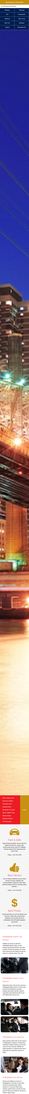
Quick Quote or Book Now (14, 2)
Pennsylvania (21, 14)
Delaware (7, 18)
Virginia (7, 27)
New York (7, 23)
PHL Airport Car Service (9, 6)
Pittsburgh (21, 10)
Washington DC (22, 27)
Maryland (21, 23)
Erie (7, 14)
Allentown (7, 10)
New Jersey (22, 18)
